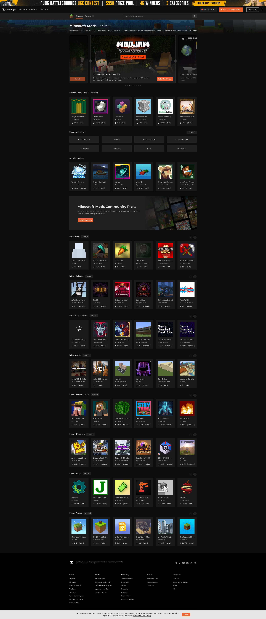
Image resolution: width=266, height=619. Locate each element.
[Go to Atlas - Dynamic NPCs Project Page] (79, 255)
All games (72, 579)
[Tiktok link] (179, 563)
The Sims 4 (72, 589)
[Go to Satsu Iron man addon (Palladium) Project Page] (165, 255)
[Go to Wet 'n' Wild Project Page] (187, 294)
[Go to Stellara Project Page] (122, 176)
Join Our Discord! (127, 579)
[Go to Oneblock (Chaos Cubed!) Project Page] (79, 531)
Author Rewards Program (103, 585)
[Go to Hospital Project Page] (122, 373)
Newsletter (124, 589)
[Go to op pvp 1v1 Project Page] (143, 373)
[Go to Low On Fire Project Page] (187, 413)
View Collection (159, 79)
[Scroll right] (195, 237)
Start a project (100, 579)
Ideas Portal (125, 582)
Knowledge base (152, 579)
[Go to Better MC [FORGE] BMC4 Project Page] (122, 452)
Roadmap (124, 592)
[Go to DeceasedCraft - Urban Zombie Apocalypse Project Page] (100, 452)
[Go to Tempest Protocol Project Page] (79, 176)
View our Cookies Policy (142, 616)
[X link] (191, 563)
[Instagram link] (175, 563)
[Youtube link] (183, 563)
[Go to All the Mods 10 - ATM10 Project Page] (79, 452)
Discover (79, 16)
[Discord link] (187, 563)
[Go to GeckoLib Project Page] (79, 492)
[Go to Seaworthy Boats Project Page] (100, 176)
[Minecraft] (71, 16)
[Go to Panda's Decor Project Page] (143, 111)
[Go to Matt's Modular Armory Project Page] (187, 255)
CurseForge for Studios (180, 582)
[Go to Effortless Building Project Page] (165, 111)
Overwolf (176, 579)
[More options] (262, 9)
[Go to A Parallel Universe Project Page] (79, 294)
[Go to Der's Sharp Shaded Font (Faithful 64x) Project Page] (165, 334)
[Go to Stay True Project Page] (143, 413)
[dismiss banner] (262, 3)
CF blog (123, 585)
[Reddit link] (195, 563)
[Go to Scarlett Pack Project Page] (143, 294)
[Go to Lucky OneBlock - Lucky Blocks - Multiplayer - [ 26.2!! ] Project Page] (122, 531)
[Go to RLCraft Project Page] (187, 452)
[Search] (195, 16)
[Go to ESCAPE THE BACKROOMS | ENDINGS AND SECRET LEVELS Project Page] (79, 373)
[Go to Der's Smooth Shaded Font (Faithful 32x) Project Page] (187, 334)
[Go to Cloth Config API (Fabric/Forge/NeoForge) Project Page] (122, 492)
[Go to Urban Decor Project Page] (100, 111)
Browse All (89, 16)
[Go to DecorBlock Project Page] (122, 111)
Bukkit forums (125, 596)
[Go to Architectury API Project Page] (143, 492)
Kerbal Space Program (76, 596)
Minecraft (72, 582)
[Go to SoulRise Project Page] (100, 294)
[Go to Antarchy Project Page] (143, 176)
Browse (21, 9)
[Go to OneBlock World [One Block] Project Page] (187, 531)
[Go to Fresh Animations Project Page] (79, 413)
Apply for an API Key (102, 589)
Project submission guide (103, 582)
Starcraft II (72, 592)
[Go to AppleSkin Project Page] (187, 492)
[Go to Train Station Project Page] (165, 373)
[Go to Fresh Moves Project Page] (100, 413)
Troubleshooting (152, 582)
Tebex (175, 585)
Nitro (174, 589)
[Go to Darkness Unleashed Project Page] (165, 294)
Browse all (191, 132)
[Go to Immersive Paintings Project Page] (187, 111)
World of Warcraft (75, 585)
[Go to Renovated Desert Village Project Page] (187, 373)
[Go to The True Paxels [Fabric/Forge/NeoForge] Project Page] (100, 255)
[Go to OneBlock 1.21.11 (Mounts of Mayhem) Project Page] (100, 531)
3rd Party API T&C (101, 592)
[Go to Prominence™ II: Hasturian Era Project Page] (143, 452)
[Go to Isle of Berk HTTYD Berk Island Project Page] (143, 531)
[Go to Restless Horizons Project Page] (122, 294)
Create (32, 9)
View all (85, 237)
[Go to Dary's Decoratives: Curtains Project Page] (79, 111)
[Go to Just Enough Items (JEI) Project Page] (100, 492)
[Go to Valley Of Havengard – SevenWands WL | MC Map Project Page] (100, 373)
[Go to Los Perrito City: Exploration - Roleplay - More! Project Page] (165, 531)
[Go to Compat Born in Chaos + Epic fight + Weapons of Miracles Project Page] (100, 334)
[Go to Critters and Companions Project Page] (165, 176)
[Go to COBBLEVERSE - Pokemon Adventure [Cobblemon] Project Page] (165, 452)
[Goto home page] (9, 10)
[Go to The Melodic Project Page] (143, 255)
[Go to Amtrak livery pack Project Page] (143, 334)
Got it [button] (186, 614)
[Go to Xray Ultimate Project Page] (165, 413)
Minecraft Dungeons (76, 599)
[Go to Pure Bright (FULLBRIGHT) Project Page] (79, 334)
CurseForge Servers (127, 599)
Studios (42, 9)
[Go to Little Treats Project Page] (122, 255)
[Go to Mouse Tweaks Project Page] (165, 492)
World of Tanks (74, 603)
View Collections (85, 220)
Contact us (150, 585)
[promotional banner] (133, 3)
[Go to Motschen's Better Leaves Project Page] (122, 413)
